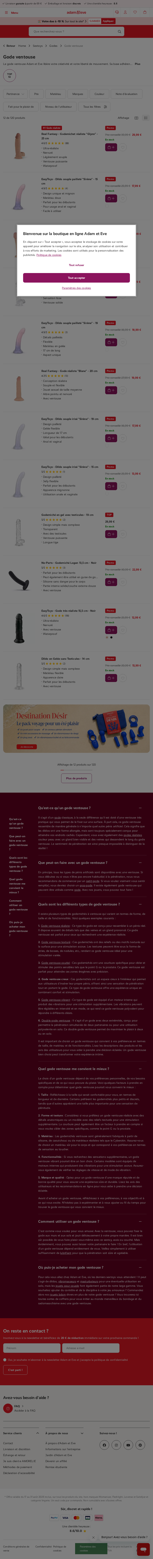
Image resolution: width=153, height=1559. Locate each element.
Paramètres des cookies (76, 288)
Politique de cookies (48, 255)
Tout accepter (76, 277)
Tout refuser (76, 265)
